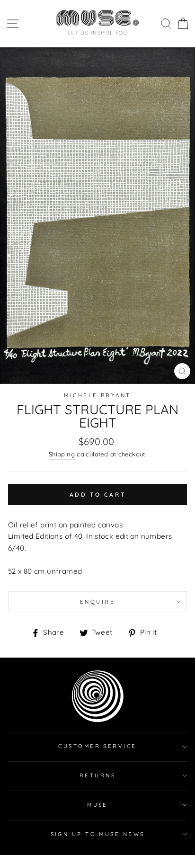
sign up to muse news (98, 834)
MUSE (97, 805)
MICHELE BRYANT (97, 395)
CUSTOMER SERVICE (97, 746)
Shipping (62, 454)
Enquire (97, 601)
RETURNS (97, 775)
